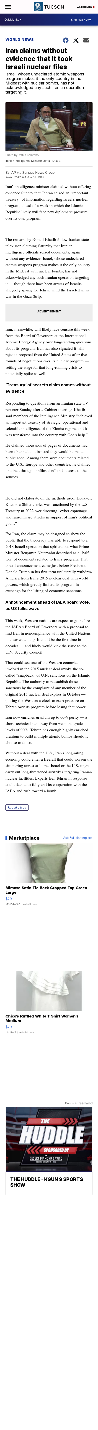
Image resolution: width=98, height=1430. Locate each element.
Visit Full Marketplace (78, 837)
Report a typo (17, 807)
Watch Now (85, 7)
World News (20, 39)
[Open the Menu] (7, 6)
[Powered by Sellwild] (86, 1103)
